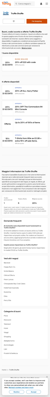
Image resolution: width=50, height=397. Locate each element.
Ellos (5, 296)
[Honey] (6, 4)
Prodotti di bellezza (11, 353)
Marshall (7, 263)
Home (4, 370)
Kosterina (7, 292)
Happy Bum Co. (9, 267)
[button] (46, 3)
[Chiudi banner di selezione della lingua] (47, 376)
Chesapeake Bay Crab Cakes (14, 284)
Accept (33, 392)
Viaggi (6, 332)
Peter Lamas (8, 279)
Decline (17, 392)
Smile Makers (9, 271)
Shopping (7, 337)
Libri (5, 349)
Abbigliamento (9, 341)
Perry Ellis (7, 300)
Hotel (6, 328)
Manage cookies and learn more (21, 387)
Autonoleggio (9, 345)
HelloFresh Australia (11, 288)
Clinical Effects (9, 275)
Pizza (6, 316)
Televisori (7, 324)
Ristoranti (7, 320)
